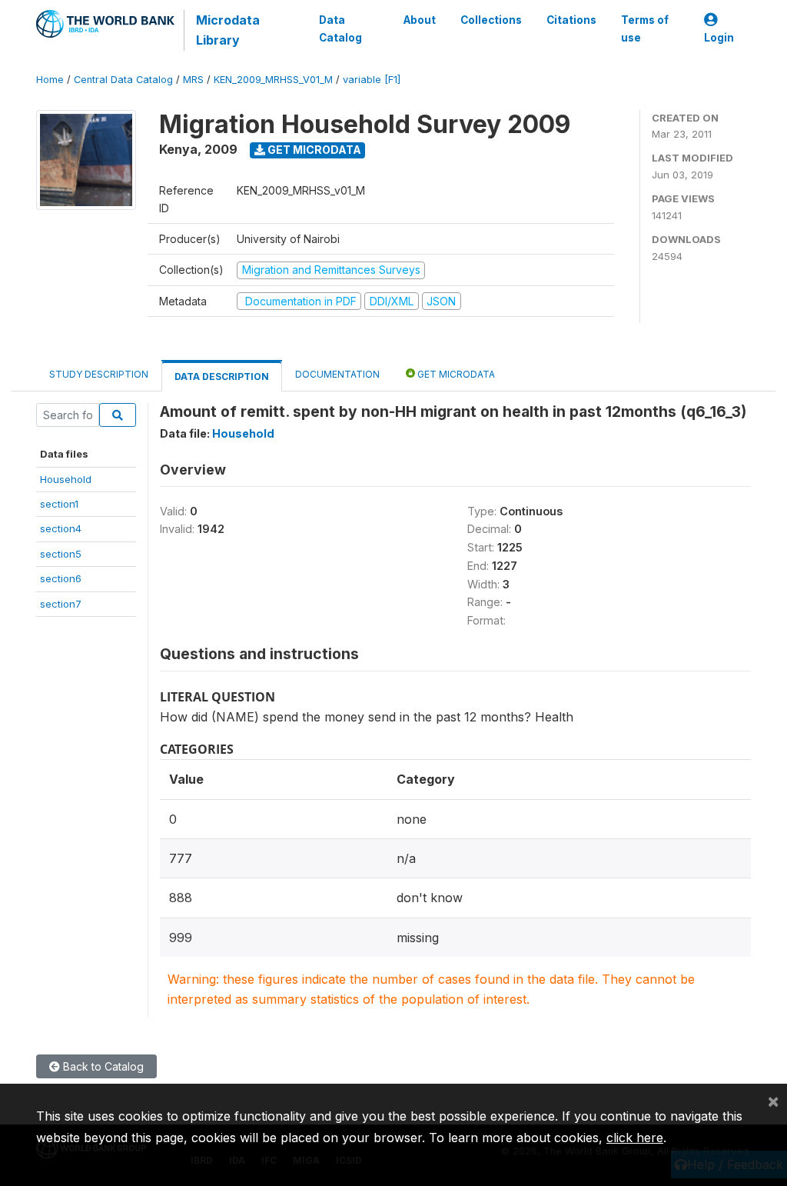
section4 (60, 528)
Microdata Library (228, 30)
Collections (491, 20)
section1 (59, 504)
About (419, 20)
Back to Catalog (102, 1066)
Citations (571, 20)
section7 (60, 604)
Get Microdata (313, 149)
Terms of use (645, 28)
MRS (193, 79)
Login (719, 38)
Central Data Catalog (123, 79)
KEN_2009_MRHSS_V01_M (273, 79)
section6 (60, 578)
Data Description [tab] (221, 376)
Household (65, 479)
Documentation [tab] (337, 374)
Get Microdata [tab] (455, 374)
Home (50, 79)
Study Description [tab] (98, 374)
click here (634, 1137)
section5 (60, 554)
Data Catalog (340, 28)
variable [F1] (371, 79)
